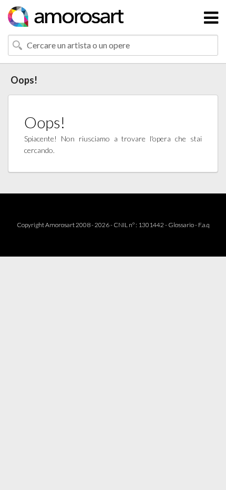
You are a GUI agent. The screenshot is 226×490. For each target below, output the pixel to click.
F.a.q (204, 225)
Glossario (181, 225)
